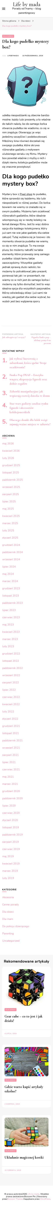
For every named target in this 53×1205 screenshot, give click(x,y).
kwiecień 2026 (11, 451)
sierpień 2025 (10, 494)
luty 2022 (8, 711)
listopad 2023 (10, 595)
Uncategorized (11, 941)
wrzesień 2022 (11, 675)
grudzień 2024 (11, 545)
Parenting (8, 933)
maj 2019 (8, 856)
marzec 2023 (10, 639)
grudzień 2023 (11, 588)
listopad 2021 (10, 733)
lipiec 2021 (9, 762)
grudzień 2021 (11, 726)
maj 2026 (8, 443)
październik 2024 (12, 552)
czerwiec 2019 (11, 849)
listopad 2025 (10, 472)
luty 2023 (8, 646)
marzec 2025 (10, 523)
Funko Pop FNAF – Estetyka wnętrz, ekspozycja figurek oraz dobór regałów (28, 379)
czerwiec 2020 (11, 813)
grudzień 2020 (11, 791)
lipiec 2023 (9, 610)
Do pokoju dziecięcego (15, 926)
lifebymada (13, 56)
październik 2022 (12, 668)
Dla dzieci (8, 36)
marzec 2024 (10, 581)
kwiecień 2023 (11, 632)
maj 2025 (8, 508)
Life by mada (26, 4)
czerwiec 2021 (11, 769)
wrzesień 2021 (11, 747)
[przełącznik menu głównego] (3, 9)
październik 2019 (12, 834)
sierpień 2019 (10, 842)
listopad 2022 (10, 661)
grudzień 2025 (11, 465)
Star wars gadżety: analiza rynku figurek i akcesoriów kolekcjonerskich (29, 408)
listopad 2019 (10, 827)
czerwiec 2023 (11, 617)
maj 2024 (8, 574)
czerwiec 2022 (11, 697)
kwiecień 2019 (11, 863)
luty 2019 (8, 878)
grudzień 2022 (11, 653)
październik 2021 (12, 740)
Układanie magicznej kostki (24, 1157)
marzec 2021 (10, 784)
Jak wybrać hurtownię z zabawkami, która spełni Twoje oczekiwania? (28, 363)
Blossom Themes (15, 1199)
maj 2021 (8, 776)
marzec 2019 (10, 871)
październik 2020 (12, 798)
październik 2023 (12, 603)
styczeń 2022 (10, 719)
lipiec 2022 (9, 690)
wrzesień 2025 (11, 487)
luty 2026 (8, 458)
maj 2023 (8, 624)
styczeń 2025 (10, 537)
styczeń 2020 (10, 820)
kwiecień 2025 (11, 516)
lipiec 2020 (9, 805)
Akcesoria (8, 897)
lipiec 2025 (9, 501)
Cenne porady (10, 904)
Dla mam (7, 919)
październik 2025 (12, 480)
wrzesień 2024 (11, 559)
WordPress (45, 1199)
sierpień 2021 (10, 755)
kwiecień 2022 (11, 704)
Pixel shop (26, 194)
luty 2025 (8, 530)
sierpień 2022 (10, 682)
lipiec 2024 (9, 566)
